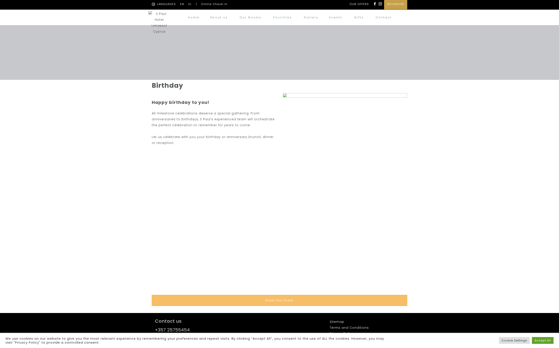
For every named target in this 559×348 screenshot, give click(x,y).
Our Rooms (251, 17)
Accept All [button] (543, 340)
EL (190, 4)
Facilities (282, 17)
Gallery (311, 17)
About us (219, 17)
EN (182, 4)
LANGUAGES (166, 4)
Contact (384, 17)
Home (193, 17)
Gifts (359, 17)
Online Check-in (214, 4)
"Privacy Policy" (27, 342)
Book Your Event (279, 300)
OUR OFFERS (359, 4)
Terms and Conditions (349, 327)
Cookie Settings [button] (514, 340)
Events (335, 17)
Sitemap (337, 322)
